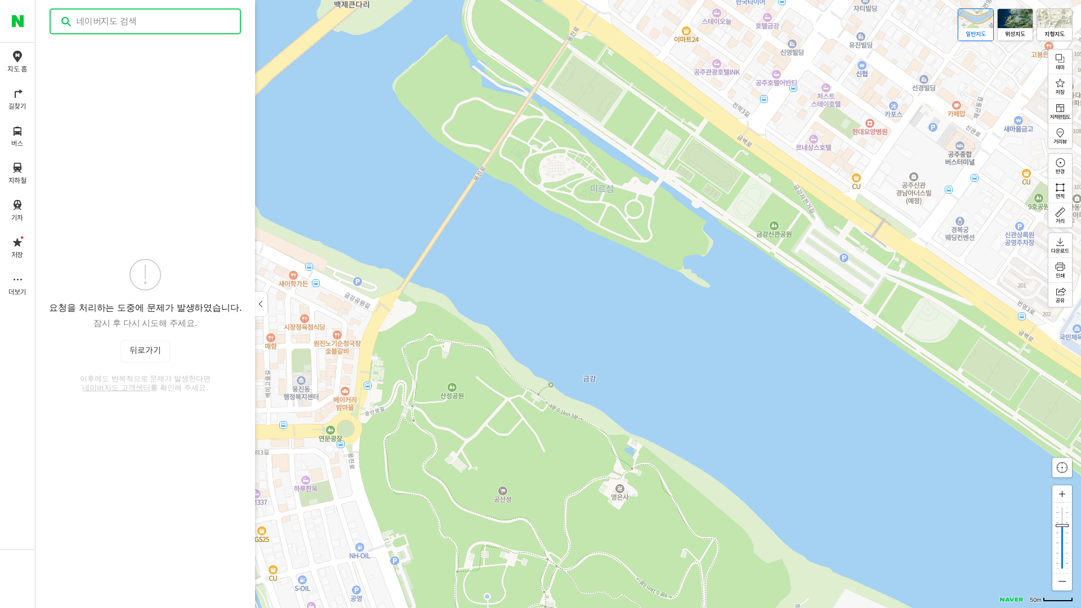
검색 (66, 21)
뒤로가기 (145, 351)
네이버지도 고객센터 (116, 387)
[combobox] (146, 21)
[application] (558, 304)
